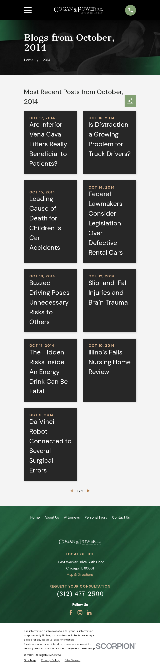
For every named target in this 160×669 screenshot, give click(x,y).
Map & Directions (80, 574)
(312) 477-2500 (80, 593)
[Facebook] (70, 612)
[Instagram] (80, 612)
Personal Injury (96, 517)
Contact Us (121, 517)
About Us (52, 517)
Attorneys (72, 517)
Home (35, 517)
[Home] (78, 10)
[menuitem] (30, 660)
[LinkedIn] (89, 612)
